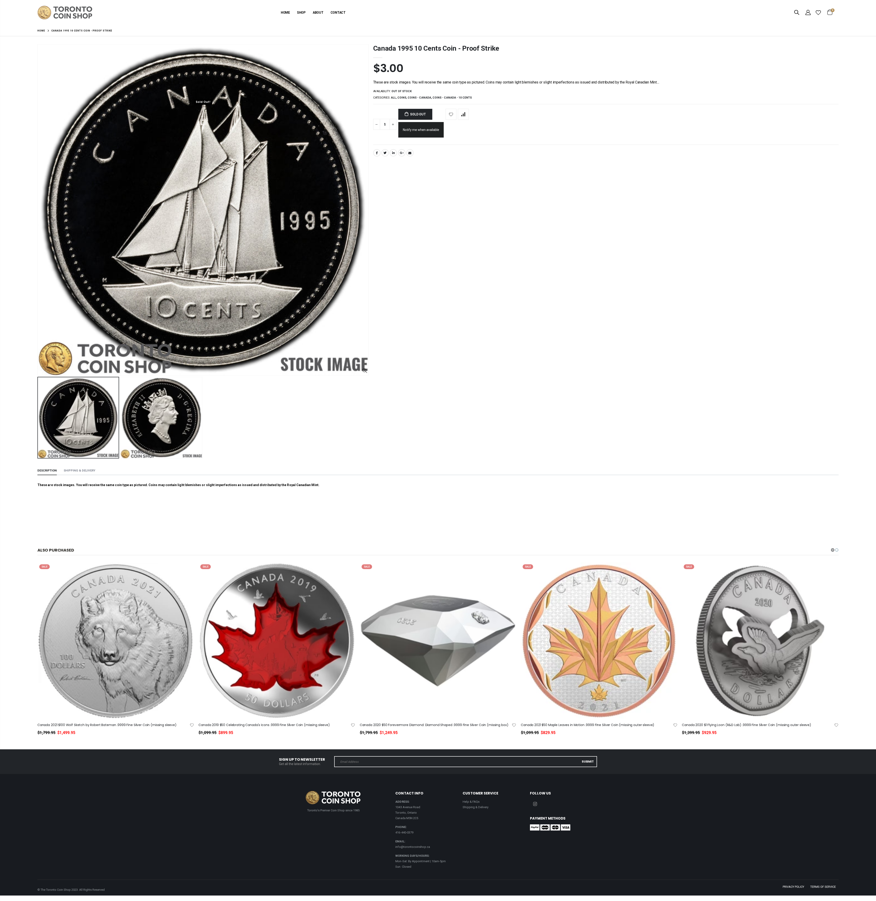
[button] (833, 550)
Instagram (535, 804)
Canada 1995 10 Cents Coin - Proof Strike (436, 48)
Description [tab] (47, 470)
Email (410, 152)
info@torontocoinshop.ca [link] (412, 847)
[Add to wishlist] (451, 114)
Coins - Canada (419, 97)
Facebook (377, 152)
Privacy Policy (793, 886)
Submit (588, 761)
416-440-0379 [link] (404, 832)
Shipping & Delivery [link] (475, 807)
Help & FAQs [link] (471, 801)
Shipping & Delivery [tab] (79, 470)
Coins (401, 97)
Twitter (385, 152)
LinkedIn (393, 152)
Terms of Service (823, 886)
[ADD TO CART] (186, 573)
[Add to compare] (463, 114)
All (393, 97)
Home (41, 30)
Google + (401, 152)
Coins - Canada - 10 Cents (452, 97)
